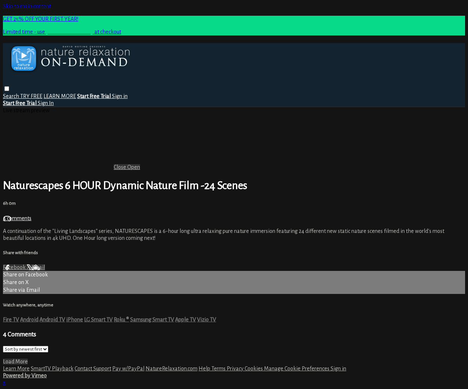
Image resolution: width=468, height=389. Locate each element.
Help (205, 368)
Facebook (15, 267)
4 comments (17, 218)
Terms (219, 368)
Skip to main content (27, 6)
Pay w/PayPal (128, 368)
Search (11, 96)
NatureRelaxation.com (171, 368)
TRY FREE (31, 96)
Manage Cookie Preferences (297, 368)
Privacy (236, 368)
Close (120, 167)
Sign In (46, 103)
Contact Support (93, 368)
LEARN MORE (60, 96)
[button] (6, 88)
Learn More (16, 368)
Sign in (120, 96)
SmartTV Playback (52, 368)
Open (133, 167)
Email (38, 267)
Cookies (254, 368)
